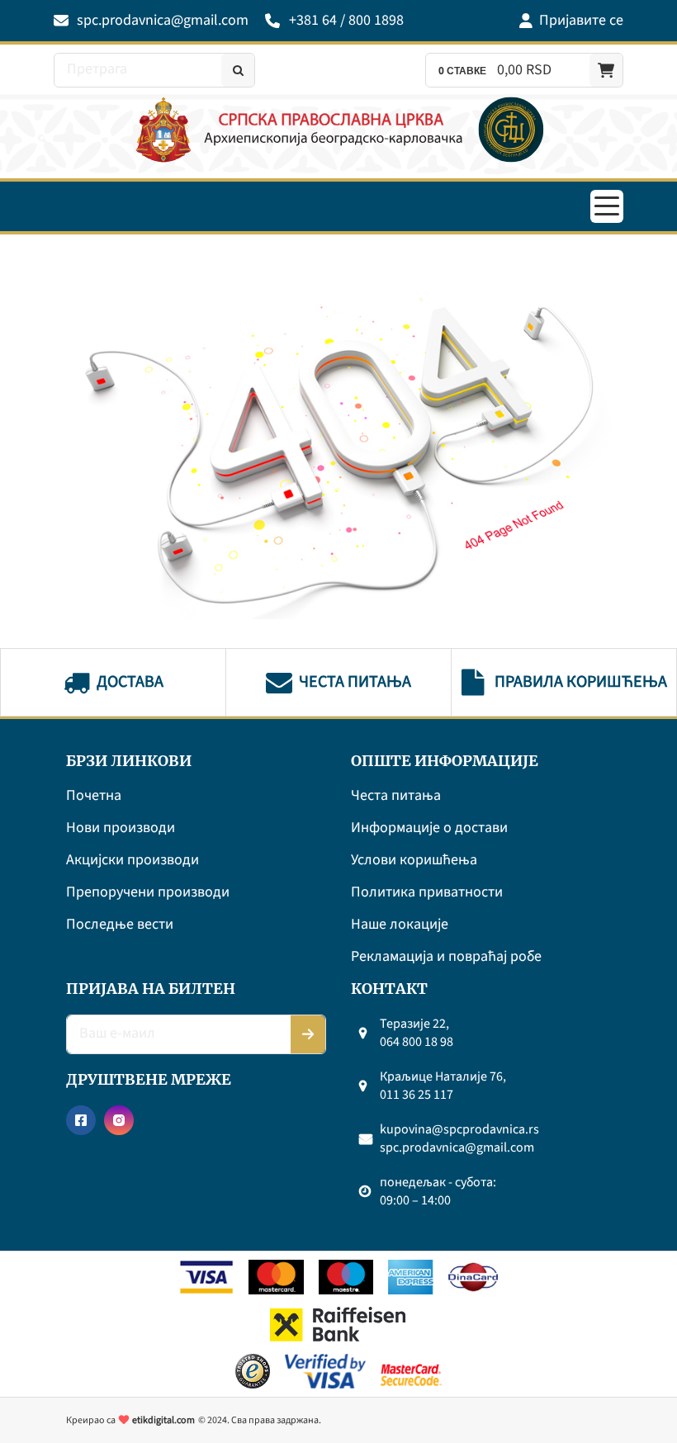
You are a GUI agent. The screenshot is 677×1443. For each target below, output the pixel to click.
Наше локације (399, 924)
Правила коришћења (581, 682)
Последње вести (119, 924)
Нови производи (120, 828)
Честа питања (355, 682)
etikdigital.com (163, 1420)
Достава (130, 682)
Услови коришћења (414, 860)
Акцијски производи (132, 860)
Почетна (93, 796)
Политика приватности (427, 892)
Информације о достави (429, 828)
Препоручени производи (148, 892)
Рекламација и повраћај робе (446, 957)
